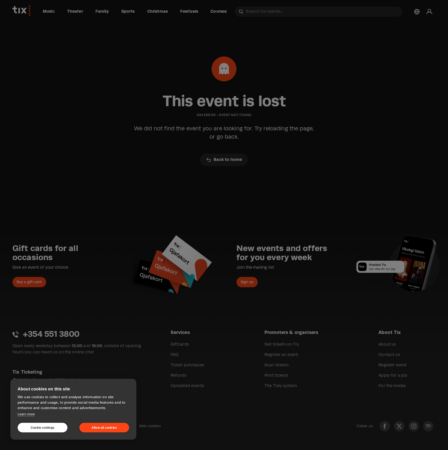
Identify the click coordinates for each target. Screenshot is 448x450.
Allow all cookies (104, 428)
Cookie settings (42, 428)
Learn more (26, 414)
